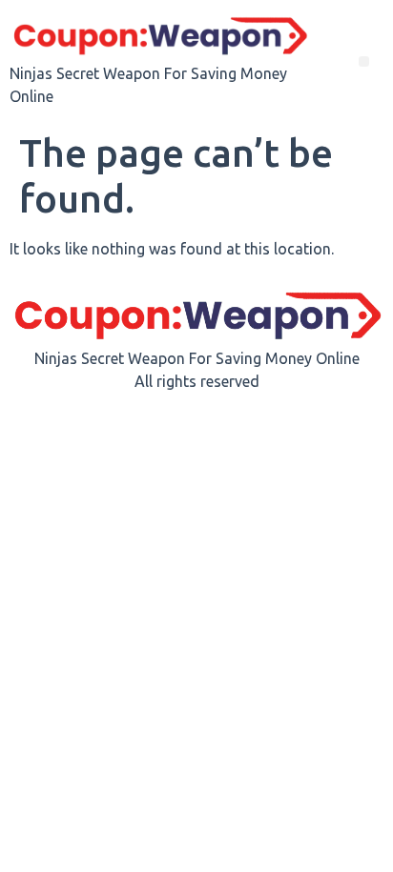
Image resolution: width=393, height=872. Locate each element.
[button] (364, 61)
